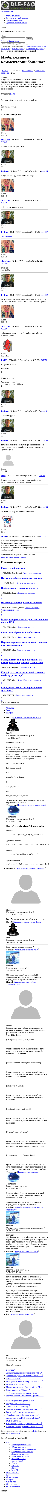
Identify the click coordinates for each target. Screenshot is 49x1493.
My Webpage (6, 236)
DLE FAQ (5, 48)
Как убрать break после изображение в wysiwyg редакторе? (23, 674)
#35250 (4, 329)
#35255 (44, 507)
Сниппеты (11, 1482)
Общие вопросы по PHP (22, 1452)
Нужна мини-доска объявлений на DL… (25, 1387)
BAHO (4, 360)
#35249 (44, 295)
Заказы (9, 710)
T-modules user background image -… (22, 1415)
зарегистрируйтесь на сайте (13, 557)
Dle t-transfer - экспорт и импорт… (22, 1412)
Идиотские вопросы (20, 1456)
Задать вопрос (7, 11)
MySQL (14, 1470)
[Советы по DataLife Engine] (18, 9)
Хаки (13, 1468)
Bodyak (5, 70)
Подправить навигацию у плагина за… (24, 1381)
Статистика (11, 1484)
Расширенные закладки (28, 1172)
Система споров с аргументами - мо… (24, 1424)
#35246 (4, 203)
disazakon (5, 140)
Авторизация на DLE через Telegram (23, 1418)
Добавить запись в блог (16, 23)
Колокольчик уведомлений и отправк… (24, 1426)
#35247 (44, 232)
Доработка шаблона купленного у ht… (24, 1373)
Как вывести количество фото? (27, 717)
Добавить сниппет (14, 20)
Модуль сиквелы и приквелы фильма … (25, 1396)
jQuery (14, 1463)
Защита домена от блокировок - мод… (24, 1409)
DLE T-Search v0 (14, 1421)
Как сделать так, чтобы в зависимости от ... (21, 983)
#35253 (44, 440)
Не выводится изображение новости (21, 602)
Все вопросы (18, 48)
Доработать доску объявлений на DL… (24, 1376)
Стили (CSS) (17, 1461)
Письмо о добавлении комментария (21, 578)
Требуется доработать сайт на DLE (22, 1393)
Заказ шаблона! (13, 1378)
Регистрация (14, 41)
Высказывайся (13, 1433)
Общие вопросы (18, 1447)
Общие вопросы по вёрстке (23, 1449)
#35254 (42, 476)
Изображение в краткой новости (19, 588)
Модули (9, 712)
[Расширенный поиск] (27, 44)
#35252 (44, 411)
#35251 (44, 360)
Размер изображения (13, 568)
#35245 (44, 171)
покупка (10, 1370)
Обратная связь (13, 1486)
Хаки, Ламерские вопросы (29, 680)
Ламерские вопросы (35, 48)
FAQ (8, 1442)
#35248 (4, 263)
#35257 (43, 536)
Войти (29, 39)
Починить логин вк (15, 1384)
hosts (12, 94)
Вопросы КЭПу (28, 667)
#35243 (4, 142)
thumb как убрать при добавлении (21, 632)
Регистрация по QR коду (18, 1390)
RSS (35, 1431)
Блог (8, 1475)
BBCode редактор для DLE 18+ (21, 1401)
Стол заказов (12, 1477)
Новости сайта (12, 1472)
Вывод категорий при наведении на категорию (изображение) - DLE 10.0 (22, 661)
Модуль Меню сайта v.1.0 (26, 950)
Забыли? (5, 41)
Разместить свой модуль (17, 18)
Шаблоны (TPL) (18, 1459)
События (10, 708)
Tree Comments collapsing (18, 1406)
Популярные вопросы (21, 1445)
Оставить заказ (13, 16)
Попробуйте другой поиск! (37, 46)
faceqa (4, 536)
